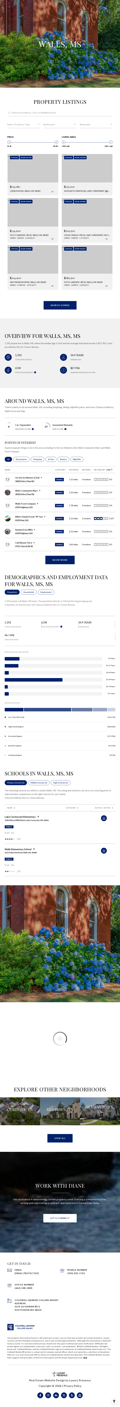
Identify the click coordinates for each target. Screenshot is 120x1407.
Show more (60, 560)
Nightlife (78, 459)
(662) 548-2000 (23, 1288)
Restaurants (23, 459)
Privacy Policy (73, 1385)
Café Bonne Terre (23, 542)
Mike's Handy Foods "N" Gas (29, 516)
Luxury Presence (80, 1380)
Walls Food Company (25, 503)
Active (52, 459)
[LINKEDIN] (56, 1395)
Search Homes (60, 305)
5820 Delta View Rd (24, 481)
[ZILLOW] (80, 1395)
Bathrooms (49, 124)
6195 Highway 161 (24, 507)
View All (60, 1138)
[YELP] (72, 1395)
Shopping (38, 459)
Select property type (18, 124)
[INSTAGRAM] (48, 1395)
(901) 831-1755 (76, 1273)
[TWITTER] (64, 1395)
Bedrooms (85, 124)
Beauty (64, 459)
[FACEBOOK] (40, 1395)
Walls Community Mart (26, 490)
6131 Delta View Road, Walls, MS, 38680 (21, 852)
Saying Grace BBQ (24, 529)
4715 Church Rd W (24, 546)
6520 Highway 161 (24, 533)
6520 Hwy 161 (22, 520)
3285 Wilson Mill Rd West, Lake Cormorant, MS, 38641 (27, 820)
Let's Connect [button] (60, 1218)
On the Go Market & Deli (27, 477)
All (9, 459)
